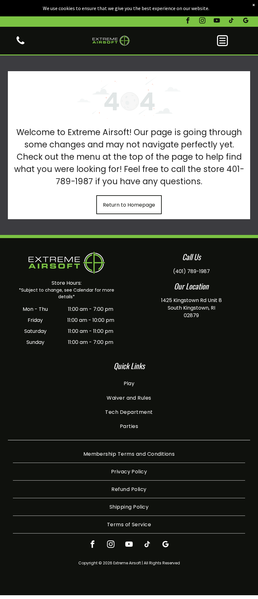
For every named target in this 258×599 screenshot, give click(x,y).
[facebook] (188, 21)
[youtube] (217, 21)
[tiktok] (231, 21)
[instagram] (202, 21)
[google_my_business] (245, 21)
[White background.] (20, 44)
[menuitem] (129, 383)
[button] (222, 40)
